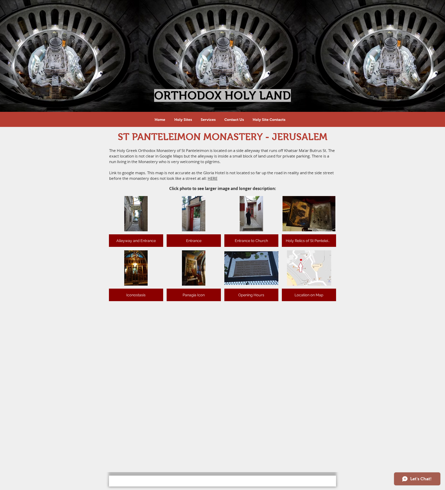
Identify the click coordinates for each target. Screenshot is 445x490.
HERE (212, 178)
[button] (136, 221)
